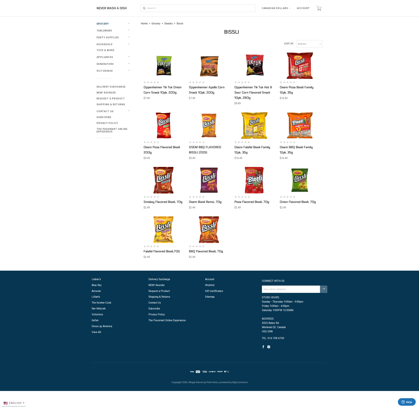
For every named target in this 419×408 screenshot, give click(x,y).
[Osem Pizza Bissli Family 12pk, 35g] (300, 65)
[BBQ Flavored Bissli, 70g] (209, 229)
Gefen (95, 320)
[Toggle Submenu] (129, 111)
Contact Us (105, 111)
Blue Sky (97, 285)
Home (144, 23)
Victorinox (105, 71)
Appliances (105, 57)
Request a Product (111, 98)
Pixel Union (212, 382)
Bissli (180, 23)
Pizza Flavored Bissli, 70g (251, 202)
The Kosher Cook (101, 302)
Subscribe (104, 117)
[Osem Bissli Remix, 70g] (209, 180)
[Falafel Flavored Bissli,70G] (163, 229)
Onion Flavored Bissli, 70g (298, 202)
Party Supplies (108, 37)
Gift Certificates (214, 291)
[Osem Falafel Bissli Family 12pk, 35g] (254, 125)
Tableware (104, 30)
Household (105, 44)
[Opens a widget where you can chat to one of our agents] (407, 402)
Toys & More (106, 50)
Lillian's (96, 296)
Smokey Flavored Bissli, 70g (163, 202)
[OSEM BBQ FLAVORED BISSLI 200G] (209, 125)
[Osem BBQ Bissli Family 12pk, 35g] (300, 125)
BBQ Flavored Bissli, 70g (206, 251)
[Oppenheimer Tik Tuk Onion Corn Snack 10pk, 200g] (163, 65)
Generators (105, 64)
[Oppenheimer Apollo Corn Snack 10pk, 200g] (209, 65)
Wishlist (209, 285)
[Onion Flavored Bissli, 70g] (300, 180)
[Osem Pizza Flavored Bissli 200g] (163, 125)
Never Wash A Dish (112, 8)
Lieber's (96, 279)
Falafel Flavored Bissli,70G (162, 251)
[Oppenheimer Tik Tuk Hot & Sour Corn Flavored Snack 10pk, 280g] (254, 65)
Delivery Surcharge (111, 86)
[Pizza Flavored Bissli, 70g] (254, 180)
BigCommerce (240, 382)
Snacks (168, 23)
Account (303, 8)
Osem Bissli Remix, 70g (205, 202)
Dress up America (102, 326)
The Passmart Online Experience (112, 130)
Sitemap (210, 296)
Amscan (96, 291)
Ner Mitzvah (99, 308)
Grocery (103, 23)
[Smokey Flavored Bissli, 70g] (163, 180)
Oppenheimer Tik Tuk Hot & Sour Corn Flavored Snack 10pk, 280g (253, 93)
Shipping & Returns (111, 104)
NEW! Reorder (106, 92)
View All (96, 332)
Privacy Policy (107, 123)
